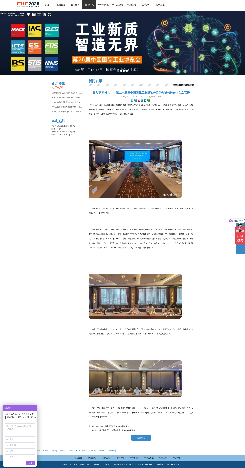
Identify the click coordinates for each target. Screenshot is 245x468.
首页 (47, 4)
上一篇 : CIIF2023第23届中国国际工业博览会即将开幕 (109, 426)
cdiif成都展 (117, 4)
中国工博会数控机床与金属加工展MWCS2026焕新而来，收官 (67, 98)
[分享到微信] (148, 100)
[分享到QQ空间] (135, 100)
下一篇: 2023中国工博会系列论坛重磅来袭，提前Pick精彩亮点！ (113, 430)
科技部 (45, 451)
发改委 (62, 451)
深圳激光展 (111, 451)
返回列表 (141, 438)
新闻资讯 (89, 4)
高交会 (101, 451)
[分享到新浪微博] (139, 100)
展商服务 (75, 4)
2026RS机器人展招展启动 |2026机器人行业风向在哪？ (67, 102)
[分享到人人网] (145, 100)
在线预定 (160, 4)
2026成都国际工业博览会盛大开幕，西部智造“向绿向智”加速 (67, 93)
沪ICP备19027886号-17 (175, 464)
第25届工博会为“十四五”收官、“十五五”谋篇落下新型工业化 (67, 112)
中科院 (70, 451)
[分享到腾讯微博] (142, 100)
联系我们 (146, 4)
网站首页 (78, 458)
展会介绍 (61, 4)
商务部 (53, 451)
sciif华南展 (103, 4)
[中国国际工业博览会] (28, 9)
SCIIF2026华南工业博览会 (85, 451)
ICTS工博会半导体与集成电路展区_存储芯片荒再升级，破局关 (67, 107)
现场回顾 (131, 4)
